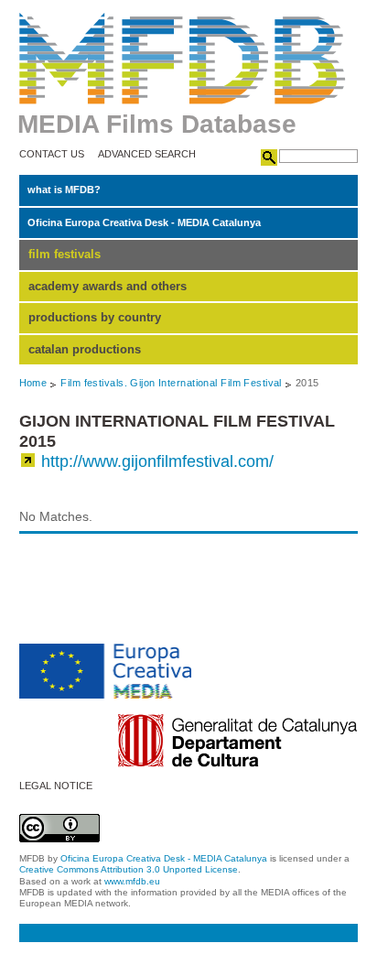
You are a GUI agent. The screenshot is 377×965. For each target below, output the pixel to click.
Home (33, 382)
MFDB (182, 58)
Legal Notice (55, 786)
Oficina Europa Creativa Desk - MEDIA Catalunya (144, 222)
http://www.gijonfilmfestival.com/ (157, 461)
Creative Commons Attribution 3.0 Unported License (128, 869)
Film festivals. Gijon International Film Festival (171, 382)
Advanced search (147, 154)
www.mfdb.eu (132, 881)
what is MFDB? (64, 189)
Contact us (51, 154)
